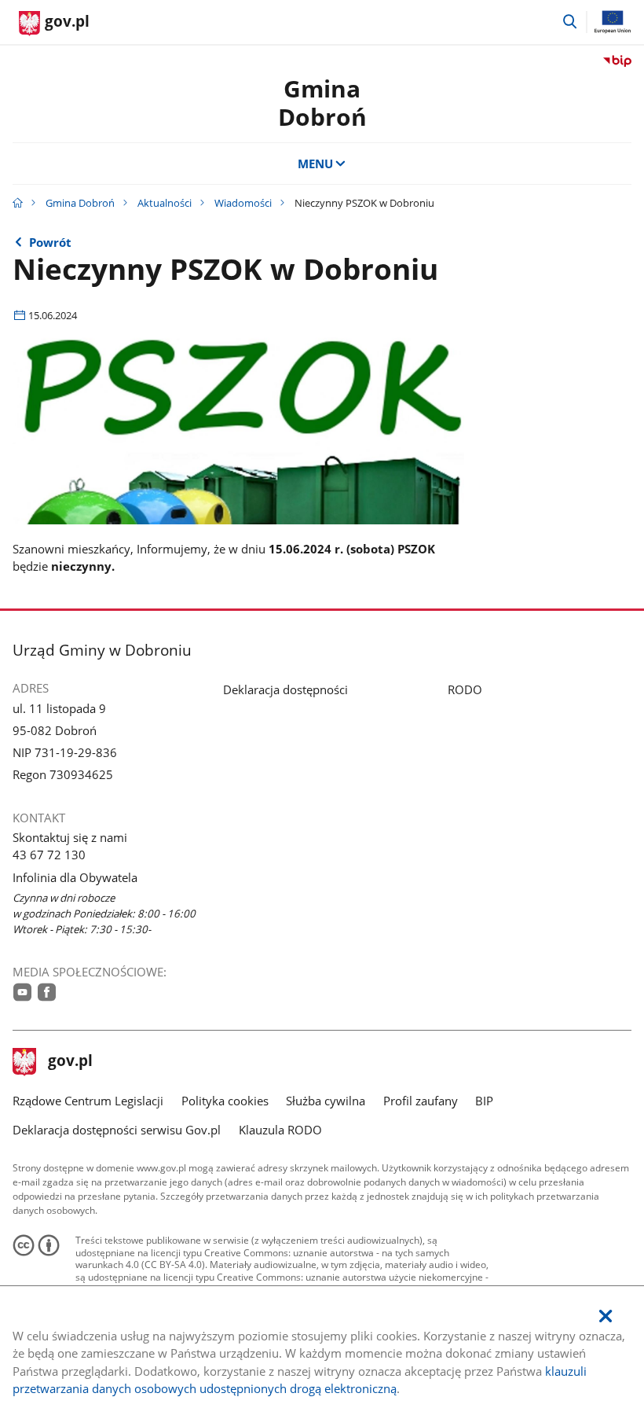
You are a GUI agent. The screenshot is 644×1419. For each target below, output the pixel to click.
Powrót (50, 242)
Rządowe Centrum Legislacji (88, 1100)
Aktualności (164, 203)
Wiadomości (243, 203)
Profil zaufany (420, 1100)
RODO (465, 689)
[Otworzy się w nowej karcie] (22, 992)
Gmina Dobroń (322, 102)
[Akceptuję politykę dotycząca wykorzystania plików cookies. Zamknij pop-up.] (605, 1316)
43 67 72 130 (49, 854)
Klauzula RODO (280, 1130)
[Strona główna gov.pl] (18, 203)
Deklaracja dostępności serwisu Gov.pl (117, 1130)
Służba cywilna (325, 1100)
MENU (315, 163)
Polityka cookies (225, 1100)
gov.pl (70, 1062)
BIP (484, 1100)
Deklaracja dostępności (285, 689)
